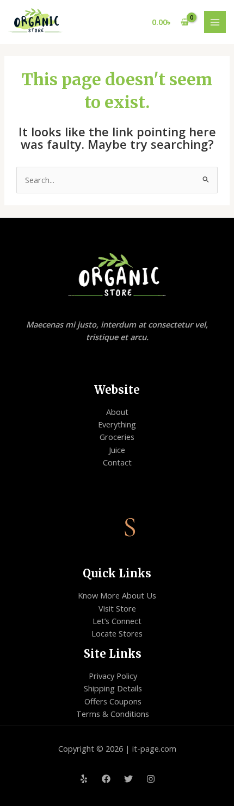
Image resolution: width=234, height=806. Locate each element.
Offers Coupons (112, 701)
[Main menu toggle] (215, 22)
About (117, 411)
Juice (117, 449)
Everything (117, 424)
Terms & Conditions (112, 713)
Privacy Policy (113, 675)
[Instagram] (150, 778)
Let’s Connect (117, 620)
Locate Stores (117, 633)
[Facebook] (106, 778)
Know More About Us (117, 595)
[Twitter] (128, 778)
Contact (117, 462)
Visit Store (117, 608)
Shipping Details (113, 688)
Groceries (117, 436)
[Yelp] (83, 778)
